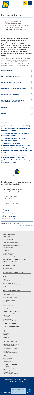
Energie (4, 329)
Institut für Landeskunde (8, 253)
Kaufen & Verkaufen (7, 238)
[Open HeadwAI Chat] (29, 390)
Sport (4, 269)
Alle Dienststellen (10, 216)
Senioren (5, 286)
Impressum (13, 381)
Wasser (4, 338)
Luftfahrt (5, 355)
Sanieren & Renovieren (8, 239)
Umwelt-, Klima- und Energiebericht (11, 326)
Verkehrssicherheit (7, 361)
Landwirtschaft (6, 318)
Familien (5, 275)
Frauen (4, 276)
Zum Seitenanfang (27, 225)
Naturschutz (5, 334)
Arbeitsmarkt (6, 366)
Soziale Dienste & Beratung (9, 300)
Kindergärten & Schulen (8, 249)
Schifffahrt (5, 359)
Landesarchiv (6, 250)
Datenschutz (24, 379)
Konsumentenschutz (7, 282)
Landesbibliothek (6, 251)
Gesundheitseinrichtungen (9, 296)
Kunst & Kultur (6, 308)
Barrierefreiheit (11, 379)
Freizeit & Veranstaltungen (9, 268)
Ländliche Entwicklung (8, 319)
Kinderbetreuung (6, 280)
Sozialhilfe (5, 301)
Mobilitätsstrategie (7, 356)
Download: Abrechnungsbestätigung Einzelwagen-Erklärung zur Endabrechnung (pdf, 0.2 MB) (16, 150)
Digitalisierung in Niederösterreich (10, 261)
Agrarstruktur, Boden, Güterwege (10, 313)
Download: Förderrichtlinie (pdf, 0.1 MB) (17, 126)
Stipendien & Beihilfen (8, 254)
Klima (4, 330)
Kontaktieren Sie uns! (12, 219)
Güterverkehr (6, 351)
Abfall (4, 327)
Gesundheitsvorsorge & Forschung (10, 297)
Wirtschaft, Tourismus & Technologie (11, 373)
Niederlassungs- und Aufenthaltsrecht (11, 284)
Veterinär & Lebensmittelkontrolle (10, 320)
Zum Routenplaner (10, 213)
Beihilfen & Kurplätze (7, 303)
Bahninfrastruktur (7, 350)
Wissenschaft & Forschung (9, 256)
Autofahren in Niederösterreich (10, 348)
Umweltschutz (6, 337)
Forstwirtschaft (6, 315)
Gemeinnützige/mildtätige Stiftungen (11, 242)
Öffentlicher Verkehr (7, 358)
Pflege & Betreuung (7, 298)
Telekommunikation (7, 262)
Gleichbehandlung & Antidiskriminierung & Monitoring (15, 278)
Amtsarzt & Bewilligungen (8, 294)
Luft (4, 331)
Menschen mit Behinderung (9, 283)
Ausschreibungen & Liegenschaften (11, 368)
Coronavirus (5, 293)
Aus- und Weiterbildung (8, 247)
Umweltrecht (5, 336)
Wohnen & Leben (6, 240)
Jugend (4, 279)
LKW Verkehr (6, 354)
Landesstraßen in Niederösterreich (10, 347)
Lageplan (7, 210)
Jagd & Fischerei (6, 316)
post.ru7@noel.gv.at (14, 202)
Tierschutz (5, 287)
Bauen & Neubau (6, 236)
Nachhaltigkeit (6, 333)
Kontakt (22, 381)
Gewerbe (5, 369)
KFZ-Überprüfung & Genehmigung (10, 352)
